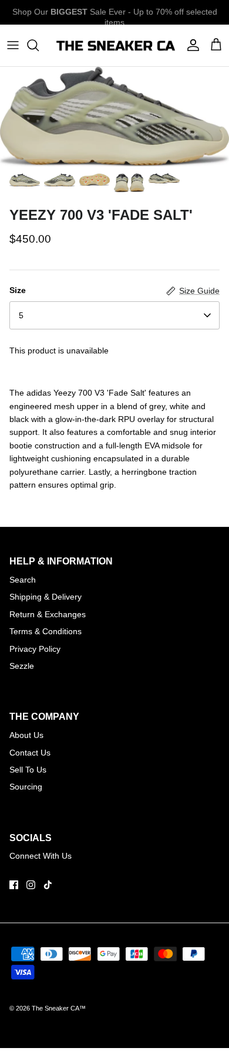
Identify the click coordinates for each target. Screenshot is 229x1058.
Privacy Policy (34, 649)
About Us (26, 735)
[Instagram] (30, 884)
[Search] (39, 45)
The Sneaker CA (55, 1008)
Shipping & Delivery (45, 596)
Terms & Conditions (45, 631)
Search (22, 579)
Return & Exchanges (47, 614)
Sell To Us (27, 769)
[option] (114, 116)
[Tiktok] (47, 884)
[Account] (190, 45)
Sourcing (25, 786)
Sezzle (21, 666)
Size (17, 290)
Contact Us (29, 752)
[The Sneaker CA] (114, 45)
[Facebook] (13, 884)
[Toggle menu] (13, 45)
